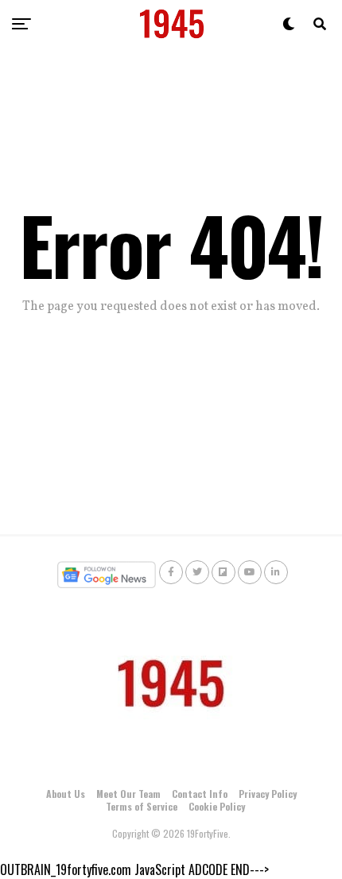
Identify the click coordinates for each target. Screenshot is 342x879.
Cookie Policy (216, 806)
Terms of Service (141, 806)
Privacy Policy (268, 793)
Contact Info (199, 793)
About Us (65, 793)
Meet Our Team (128, 793)
